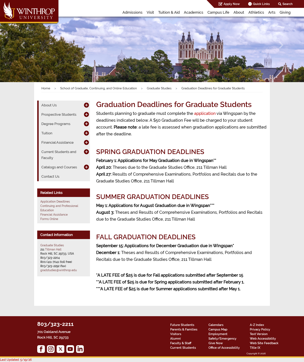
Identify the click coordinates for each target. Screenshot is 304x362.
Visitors (175, 334)
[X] (61, 350)
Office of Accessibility (224, 348)
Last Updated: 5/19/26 (16, 359)
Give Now (215, 343)
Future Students (182, 325)
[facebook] (42, 350)
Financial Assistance (54, 214)
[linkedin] (81, 350)
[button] (23, 45)
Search (287, 4)
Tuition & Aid (169, 12)
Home (45, 88)
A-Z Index (257, 325)
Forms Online (49, 219)
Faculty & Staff (180, 343)
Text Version (259, 334)
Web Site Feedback (264, 343)
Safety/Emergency (222, 338)
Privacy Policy (260, 329)
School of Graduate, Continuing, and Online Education (98, 88)
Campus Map (217, 329)
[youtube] (71, 350)
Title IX (255, 348)
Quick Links (261, 4)
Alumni (175, 338)
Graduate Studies (159, 88)
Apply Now (232, 4)
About (238, 12)
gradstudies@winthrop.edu (58, 270)
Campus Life (218, 12)
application (205, 113)
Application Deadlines (55, 201)
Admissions (132, 12)
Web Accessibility (263, 338)
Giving (285, 12)
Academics (193, 12)
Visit (150, 12)
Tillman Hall (53, 249)
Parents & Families (183, 329)
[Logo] (29, 12)
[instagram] (52, 350)
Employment (217, 334)
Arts (271, 12)
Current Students (183, 348)
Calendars (215, 325)
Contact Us (50, 176)
